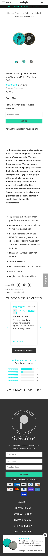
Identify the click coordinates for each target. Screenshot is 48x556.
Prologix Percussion (15, 88)
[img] (18, 307)
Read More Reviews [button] (24, 350)
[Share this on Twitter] (13, 285)
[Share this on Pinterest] (24, 285)
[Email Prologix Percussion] (33, 438)
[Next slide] (40, 327)
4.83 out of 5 (30, 360)
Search (22, 502)
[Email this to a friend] (29, 285)
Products (18, 13)
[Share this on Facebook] (18, 285)
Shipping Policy (23, 526)
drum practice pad (17, 292)
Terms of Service (23, 532)
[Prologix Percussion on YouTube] (21, 438)
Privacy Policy (23, 508)
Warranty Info (23, 514)
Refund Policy (22, 520)
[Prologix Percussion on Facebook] (15, 438)
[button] (12, 85)
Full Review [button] (18, 341)
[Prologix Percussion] (24, 2)
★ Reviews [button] (46, 280)
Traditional (19, 289)
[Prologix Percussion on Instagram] (27, 438)
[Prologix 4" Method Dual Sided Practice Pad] (24, 38)
